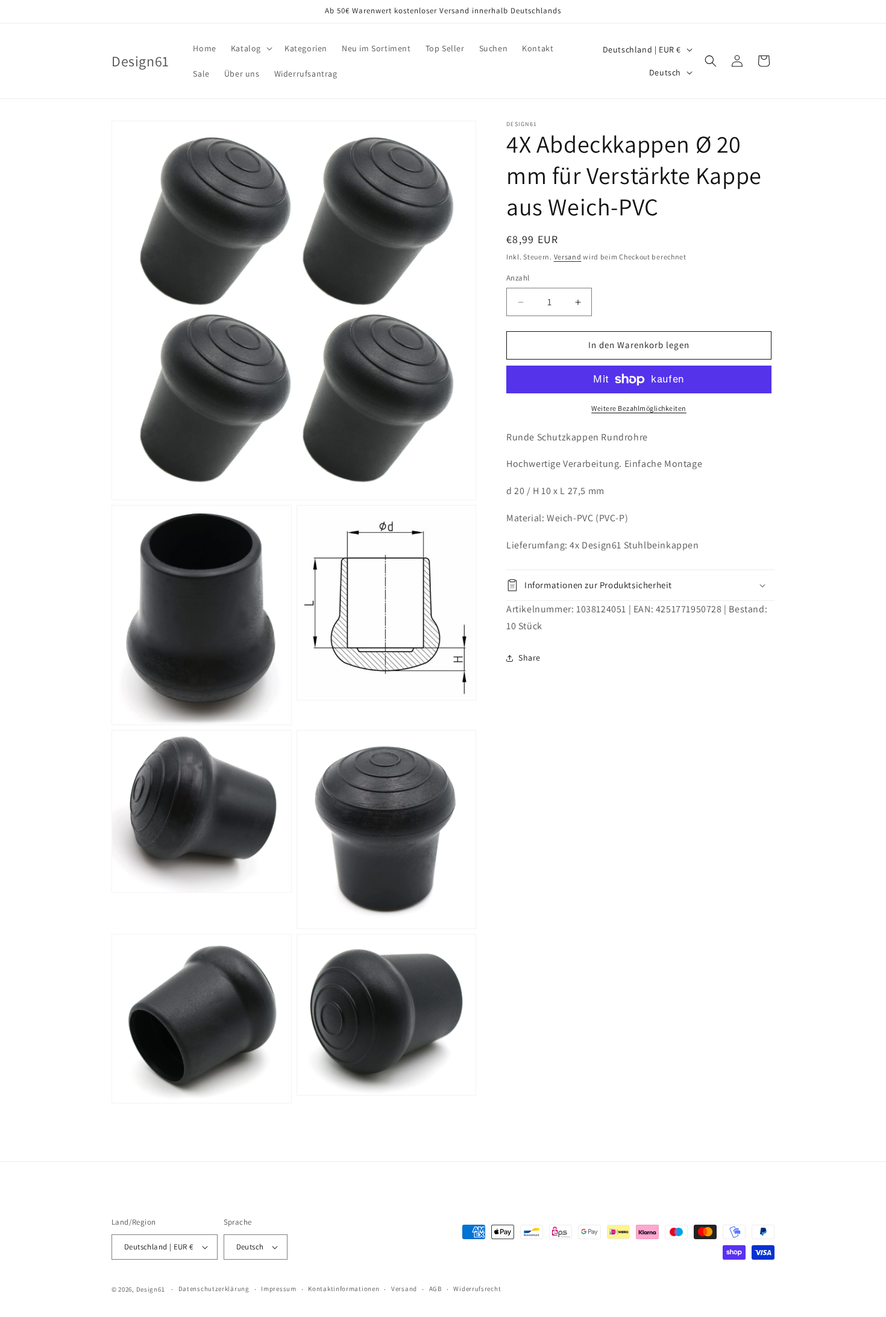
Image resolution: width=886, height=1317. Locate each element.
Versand (568, 256)
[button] (250, 48)
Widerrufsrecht (477, 1288)
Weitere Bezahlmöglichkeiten (638, 408)
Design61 (150, 1289)
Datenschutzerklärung (214, 1288)
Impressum (278, 1288)
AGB (435, 1288)
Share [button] (529, 657)
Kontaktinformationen (343, 1288)
